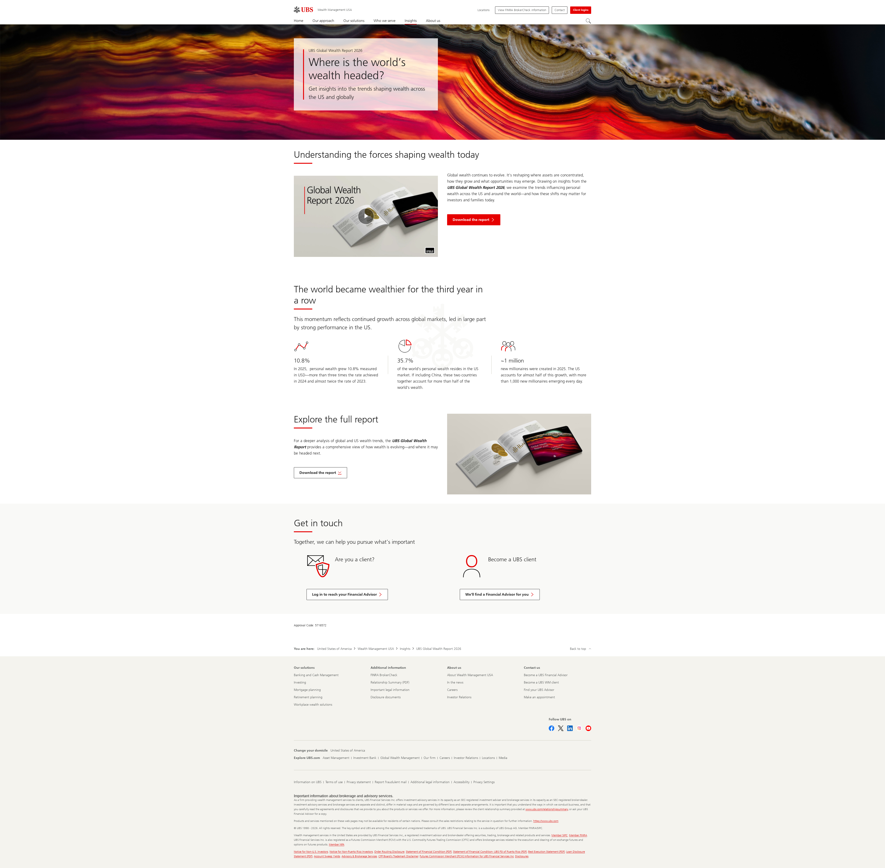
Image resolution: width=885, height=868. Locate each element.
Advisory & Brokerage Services (359, 856)
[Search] (588, 21)
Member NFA (336, 844)
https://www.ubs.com (545, 821)
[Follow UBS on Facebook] (551, 728)
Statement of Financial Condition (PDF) (429, 851)
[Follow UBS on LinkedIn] (570, 728)
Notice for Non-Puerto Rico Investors (351, 851)
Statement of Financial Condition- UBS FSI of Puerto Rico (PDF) (490, 851)
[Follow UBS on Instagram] (579, 728)
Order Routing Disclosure (389, 851)
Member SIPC (560, 835)
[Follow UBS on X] (560, 728)
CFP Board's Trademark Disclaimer (398, 856)
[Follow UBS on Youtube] (588, 728)
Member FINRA (578, 835)
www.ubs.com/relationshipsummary (546, 809)
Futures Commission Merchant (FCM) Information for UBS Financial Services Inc (467, 856)
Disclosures (521, 856)
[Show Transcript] (430, 250)
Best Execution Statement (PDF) (546, 851)
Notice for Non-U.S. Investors (311, 851)
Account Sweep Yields (327, 856)
